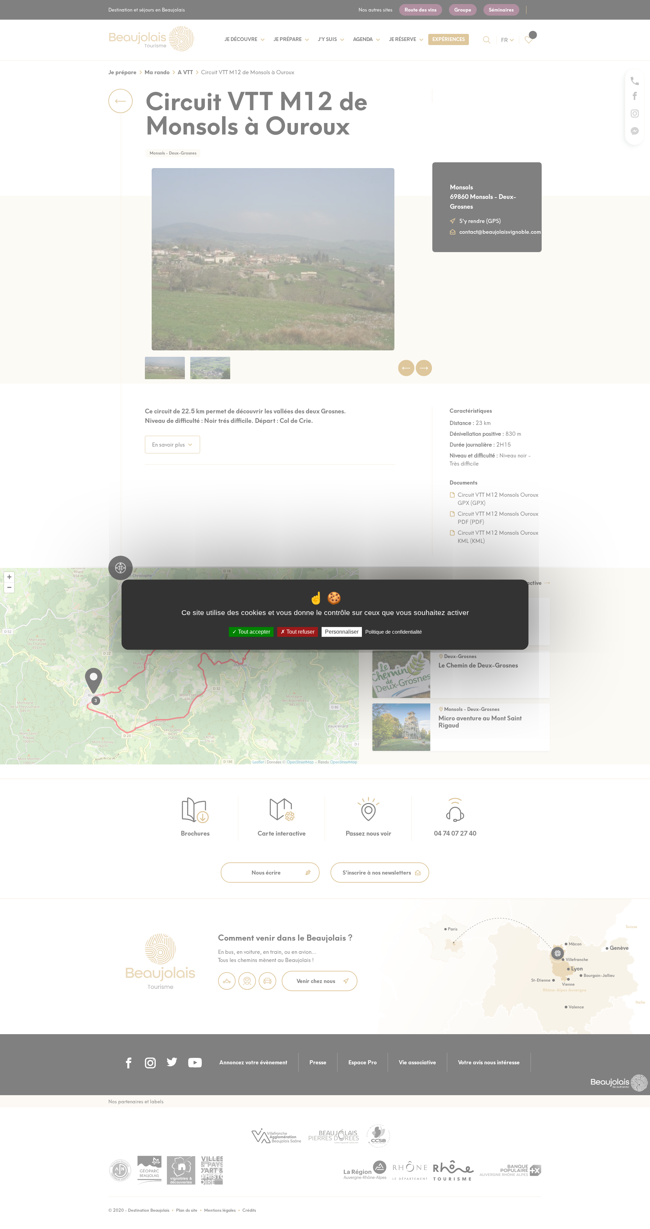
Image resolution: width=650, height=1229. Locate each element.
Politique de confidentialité (393, 632)
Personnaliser (342, 632)
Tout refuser (300, 632)
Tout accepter (253, 632)
